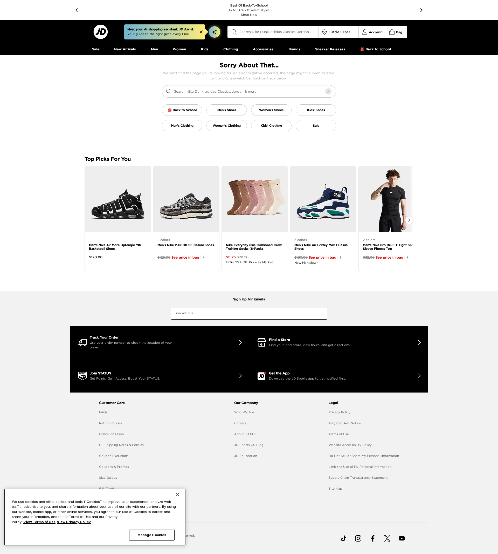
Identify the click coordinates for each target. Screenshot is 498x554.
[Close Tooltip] (201, 32)
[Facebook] (373, 538)
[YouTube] (402, 538)
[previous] (76, 10)
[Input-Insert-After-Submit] (328, 91)
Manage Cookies (152, 535)
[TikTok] (344, 538)
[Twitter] (387, 538)
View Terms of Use (39, 522)
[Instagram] (358, 538)
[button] (214, 32)
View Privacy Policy (74, 522)
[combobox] (273, 32)
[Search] (234, 32)
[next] (421, 10)
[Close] (177, 494)
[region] (95, 517)
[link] (100, 32)
